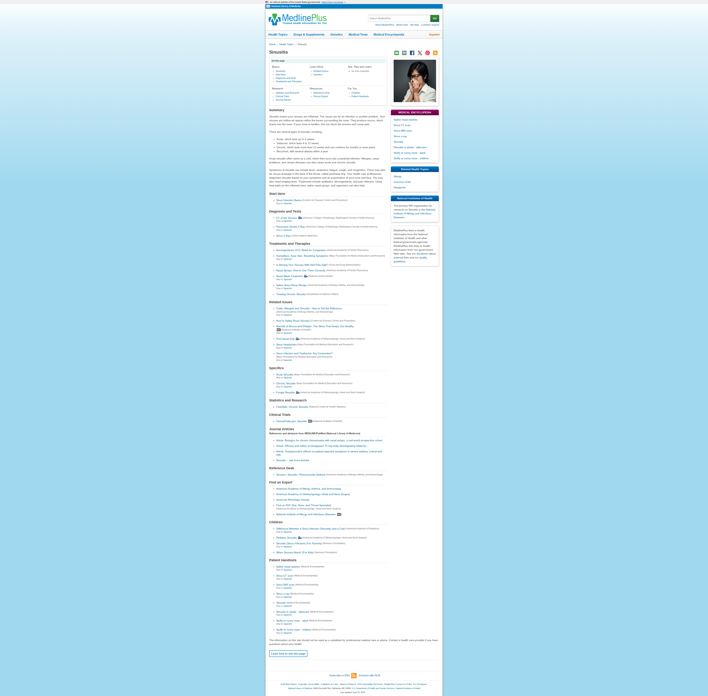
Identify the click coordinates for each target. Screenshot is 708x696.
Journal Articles (283, 100)
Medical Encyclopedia (389, 34)
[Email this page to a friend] (396, 53)
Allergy (398, 176)
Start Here (281, 74)
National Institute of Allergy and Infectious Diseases (306, 514)
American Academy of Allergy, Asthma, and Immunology (308, 488)
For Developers (420, 684)
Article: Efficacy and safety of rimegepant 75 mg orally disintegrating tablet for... (322, 445)
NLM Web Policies (289, 684)
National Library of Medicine (286, 6)
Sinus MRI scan (285, 584)
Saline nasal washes (288, 566)
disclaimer (422, 253)
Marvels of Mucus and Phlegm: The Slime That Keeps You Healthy (315, 326)
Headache (400, 187)
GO (435, 18)
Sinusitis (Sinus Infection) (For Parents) (299, 543)
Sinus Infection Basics (289, 200)
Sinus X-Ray (283, 235)
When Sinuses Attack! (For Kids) (295, 552)
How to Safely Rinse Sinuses (293, 320)
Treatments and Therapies (289, 81)
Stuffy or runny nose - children (293, 629)
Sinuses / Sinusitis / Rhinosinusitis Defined (300, 474)
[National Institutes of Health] (268, 6)
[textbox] (399, 18)
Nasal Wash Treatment (289, 276)
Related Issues (320, 71)
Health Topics (278, 34)
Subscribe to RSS (339, 675)
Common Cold (402, 181)
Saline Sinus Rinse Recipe (291, 285)
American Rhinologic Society (292, 499)
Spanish (288, 203)
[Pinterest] (427, 53)
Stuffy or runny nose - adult (292, 620)
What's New (402, 25)
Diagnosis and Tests (286, 78)
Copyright (302, 684)
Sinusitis (281, 602)
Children (355, 93)
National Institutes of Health (408, 688)
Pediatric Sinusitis (286, 537)
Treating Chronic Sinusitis (291, 294)
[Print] (404, 53)
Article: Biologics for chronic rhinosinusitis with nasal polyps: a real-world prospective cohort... (330, 440)
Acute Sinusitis (284, 374)
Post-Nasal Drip (285, 338)
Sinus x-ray (282, 593)
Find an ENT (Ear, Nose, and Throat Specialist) (303, 505)
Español (434, 34)
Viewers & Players (348, 684)
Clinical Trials (282, 96)
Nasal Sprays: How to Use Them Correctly (300, 270)
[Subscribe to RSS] (435, 53)
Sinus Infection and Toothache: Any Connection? (304, 353)
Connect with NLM (369, 675)
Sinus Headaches (286, 344)
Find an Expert (320, 96)
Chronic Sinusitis (286, 383)
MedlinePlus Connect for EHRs (398, 684)
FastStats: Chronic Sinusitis (292, 406)
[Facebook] (412, 53)
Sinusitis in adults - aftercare (292, 611)
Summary (280, 71)
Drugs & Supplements (309, 34)
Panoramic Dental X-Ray (290, 226)
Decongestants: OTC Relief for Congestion (301, 250)
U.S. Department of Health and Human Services (373, 688)
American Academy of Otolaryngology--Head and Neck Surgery (313, 494)
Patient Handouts (360, 96)
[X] (419, 53)
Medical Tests (358, 34)
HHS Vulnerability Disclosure (370, 684)
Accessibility (313, 684)
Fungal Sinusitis (285, 392)
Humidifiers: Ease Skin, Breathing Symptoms (302, 255)
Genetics (336, 34)
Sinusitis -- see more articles (292, 460)
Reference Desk (321, 93)
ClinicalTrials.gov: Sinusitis (291, 421)
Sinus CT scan (284, 575)
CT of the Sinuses (286, 217)
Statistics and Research (287, 93)
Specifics (317, 74)
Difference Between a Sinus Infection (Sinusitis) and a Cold (310, 528)
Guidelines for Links (329, 684)
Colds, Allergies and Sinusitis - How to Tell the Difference (309, 308)
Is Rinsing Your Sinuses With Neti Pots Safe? (302, 264)
